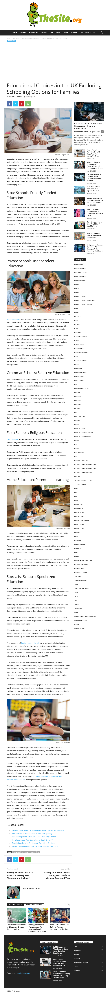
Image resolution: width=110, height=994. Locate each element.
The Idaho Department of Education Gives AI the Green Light (16, 926)
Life (75, 496)
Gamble (77, 420)
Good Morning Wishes (82, 436)
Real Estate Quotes (81, 564)
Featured (77, 400)
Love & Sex (78, 504)
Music (76, 536)
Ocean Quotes (79, 544)
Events (76, 384)
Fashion (77, 392)
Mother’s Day (79, 512)
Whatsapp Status (80, 620)
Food (76, 412)
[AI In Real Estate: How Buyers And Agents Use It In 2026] (79, 190)
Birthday (77, 292)
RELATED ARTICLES (15, 905)
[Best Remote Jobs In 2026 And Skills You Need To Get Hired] (79, 225)
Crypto (76, 340)
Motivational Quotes (81, 520)
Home (14, 32)
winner (76, 624)
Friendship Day (79, 416)
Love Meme (78, 508)
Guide (33, 852)
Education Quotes (80, 372)
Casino (77, 324)
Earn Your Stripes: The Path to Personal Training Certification (59, 926)
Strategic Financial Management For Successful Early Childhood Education (37, 928)
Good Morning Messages (83, 432)
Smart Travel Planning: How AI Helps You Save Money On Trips (93, 153)
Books (76, 312)
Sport (58, 32)
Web (76, 612)
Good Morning (79, 428)
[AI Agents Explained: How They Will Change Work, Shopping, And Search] (79, 248)
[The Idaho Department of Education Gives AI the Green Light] (16, 915)
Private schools (13, 319)
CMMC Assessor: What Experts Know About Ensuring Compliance (89, 126)
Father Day (78, 396)
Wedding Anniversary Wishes (85, 616)
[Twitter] (15, 103)
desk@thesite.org (23, 973)
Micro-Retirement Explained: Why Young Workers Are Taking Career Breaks (95, 165)
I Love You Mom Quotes (83, 472)
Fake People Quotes (81, 388)
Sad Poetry (78, 576)
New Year (77, 540)
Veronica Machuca (16, 97)
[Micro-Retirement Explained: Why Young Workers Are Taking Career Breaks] (79, 165)
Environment (79, 380)
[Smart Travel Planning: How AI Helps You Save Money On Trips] (79, 153)
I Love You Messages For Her (85, 464)
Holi (75, 456)
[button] (102, 32)
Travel (66, 32)
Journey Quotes (80, 484)
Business (23, 32)
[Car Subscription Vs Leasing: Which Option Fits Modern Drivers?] (79, 177)
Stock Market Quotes (81, 588)
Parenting (77, 548)
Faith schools (12, 439)
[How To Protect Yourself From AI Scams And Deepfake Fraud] (79, 213)
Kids (76, 488)
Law (75, 492)
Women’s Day (79, 628)
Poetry (76, 556)
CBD (76, 328)
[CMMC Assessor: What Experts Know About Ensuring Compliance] (89, 111)
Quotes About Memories (83, 560)
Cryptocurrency (79, 344)
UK (38, 852)
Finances (77, 404)
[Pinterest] (21, 103)
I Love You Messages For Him (85, 468)
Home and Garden (81, 460)
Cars (76, 320)
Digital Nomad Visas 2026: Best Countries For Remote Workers (95, 200)
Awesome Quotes (80, 272)
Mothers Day (79, 516)
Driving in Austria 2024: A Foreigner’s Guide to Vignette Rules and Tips (57, 875)
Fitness (77, 408)
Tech (51, 32)
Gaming (44, 32)
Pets (76, 552)
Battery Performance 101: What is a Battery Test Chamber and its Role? (20, 875)
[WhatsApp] (28, 103)
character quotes (80, 336)
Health (74, 32)
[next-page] (68, 904)
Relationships (79, 568)
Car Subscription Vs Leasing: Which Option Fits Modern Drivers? (94, 177)
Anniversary (78, 264)
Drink (76, 356)
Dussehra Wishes (80, 360)
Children (16, 852)
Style (76, 592)
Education (33, 32)
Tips (81, 32)
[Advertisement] (55, 62)
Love (76, 500)
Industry (77, 476)
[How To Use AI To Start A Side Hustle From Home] (79, 236)
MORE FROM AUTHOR (34, 905)
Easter (76, 364)
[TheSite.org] (55, 15)
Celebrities (78, 332)
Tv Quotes (78, 608)
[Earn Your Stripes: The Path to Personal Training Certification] (60, 915)
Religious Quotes (80, 572)
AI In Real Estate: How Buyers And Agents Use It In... (93, 189)
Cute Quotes (78, 348)
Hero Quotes (79, 452)
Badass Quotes (79, 276)
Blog (76, 308)
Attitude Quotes (79, 268)
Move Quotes (79, 524)
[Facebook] (9, 103)
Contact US (90, 32)
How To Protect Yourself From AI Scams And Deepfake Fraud (95, 213)
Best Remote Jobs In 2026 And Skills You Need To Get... (94, 224)
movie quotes (79, 528)
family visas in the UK (30, 643)
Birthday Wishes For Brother (84, 300)
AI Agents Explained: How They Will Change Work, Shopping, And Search (95, 248)
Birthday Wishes (80, 296)
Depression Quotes (81, 352)
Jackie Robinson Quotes (83, 480)
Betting (76, 288)
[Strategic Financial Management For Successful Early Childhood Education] (38, 915)
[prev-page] (65, 904)
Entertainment (79, 376)
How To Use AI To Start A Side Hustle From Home (94, 235)
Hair (75, 444)
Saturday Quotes (80, 580)
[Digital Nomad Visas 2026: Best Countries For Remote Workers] (79, 201)
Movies (77, 532)
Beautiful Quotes (80, 280)
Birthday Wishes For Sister (84, 304)
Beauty (76, 284)
